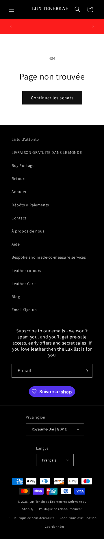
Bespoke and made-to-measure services (49, 257)
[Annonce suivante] (93, 26)
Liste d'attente (25, 139)
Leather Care (24, 283)
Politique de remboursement (60, 509)
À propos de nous (28, 231)
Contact (19, 218)
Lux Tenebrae (39, 502)
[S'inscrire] (85, 371)
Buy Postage (23, 165)
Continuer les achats (52, 97)
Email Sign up (24, 309)
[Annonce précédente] (10, 26)
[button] (11, 9)
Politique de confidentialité (34, 518)
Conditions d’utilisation (78, 518)
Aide (16, 244)
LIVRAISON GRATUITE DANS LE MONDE (47, 152)
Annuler (19, 191)
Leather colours (26, 270)
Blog (16, 296)
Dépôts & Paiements (30, 205)
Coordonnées (55, 526)
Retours (19, 178)
